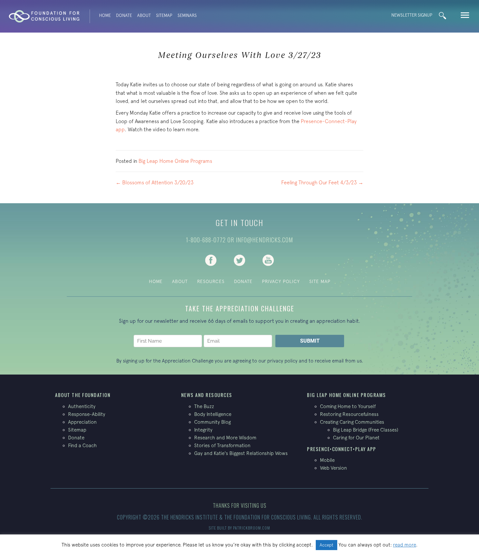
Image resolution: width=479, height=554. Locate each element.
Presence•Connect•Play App (341, 448)
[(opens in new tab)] (210, 260)
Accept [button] (326, 545)
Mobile (327, 460)
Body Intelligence (212, 414)
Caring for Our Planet (356, 437)
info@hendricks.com (264, 239)
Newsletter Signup (411, 15)
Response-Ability (86, 414)
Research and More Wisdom (225, 437)
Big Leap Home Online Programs (175, 161)
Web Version (333, 468)
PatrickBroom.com (251, 528)
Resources (211, 281)
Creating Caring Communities (352, 422)
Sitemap (164, 15)
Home (105, 15)
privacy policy (282, 360)
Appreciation (82, 422)
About (144, 15)
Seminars (187, 15)
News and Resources (206, 394)
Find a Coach (82, 445)
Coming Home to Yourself (348, 406)
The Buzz (204, 406)
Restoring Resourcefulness (349, 414)
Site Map (319, 281)
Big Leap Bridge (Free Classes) (365, 430)
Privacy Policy (281, 281)
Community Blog (212, 422)
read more (404, 544)
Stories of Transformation (222, 445)
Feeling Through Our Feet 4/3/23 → (322, 182)
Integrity (203, 430)
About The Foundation (82, 394)
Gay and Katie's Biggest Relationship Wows (241, 453)
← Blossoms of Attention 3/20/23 (155, 182)
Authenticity (81, 406)
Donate (124, 15)
